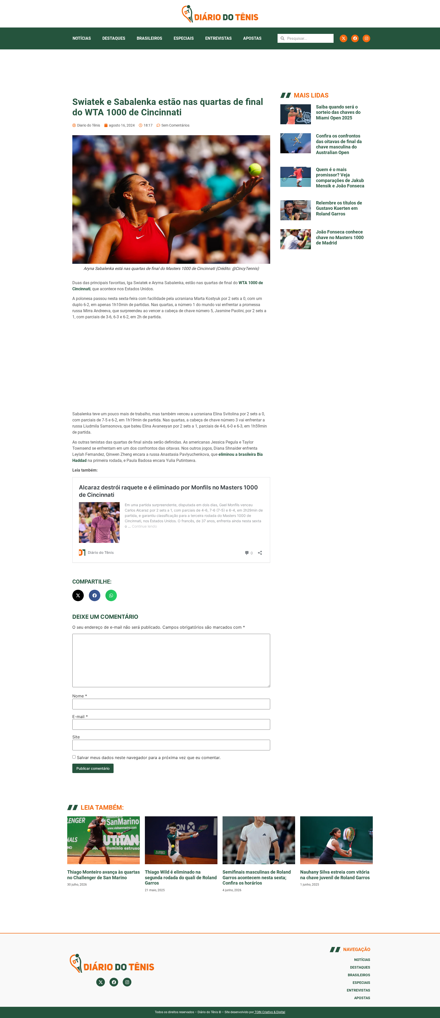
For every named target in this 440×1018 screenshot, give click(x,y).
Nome (79, 696)
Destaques (113, 38)
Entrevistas (218, 38)
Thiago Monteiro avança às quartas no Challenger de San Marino (103, 874)
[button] (78, 595)
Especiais (184, 38)
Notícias (82, 38)
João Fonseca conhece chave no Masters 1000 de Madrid (340, 237)
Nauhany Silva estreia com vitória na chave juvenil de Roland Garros (335, 874)
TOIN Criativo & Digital (270, 1012)
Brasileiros (149, 38)
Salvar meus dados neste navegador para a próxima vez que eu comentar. (149, 757)
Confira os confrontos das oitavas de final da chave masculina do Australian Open (339, 144)
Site (76, 737)
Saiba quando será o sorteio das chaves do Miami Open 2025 (338, 112)
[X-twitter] (343, 38)
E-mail (80, 716)
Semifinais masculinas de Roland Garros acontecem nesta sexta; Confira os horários (257, 877)
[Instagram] (366, 38)
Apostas (252, 38)
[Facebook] (355, 38)
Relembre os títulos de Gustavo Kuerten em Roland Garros (339, 208)
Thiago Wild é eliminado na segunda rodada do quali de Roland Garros (181, 877)
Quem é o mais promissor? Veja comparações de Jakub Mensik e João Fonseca (340, 178)
